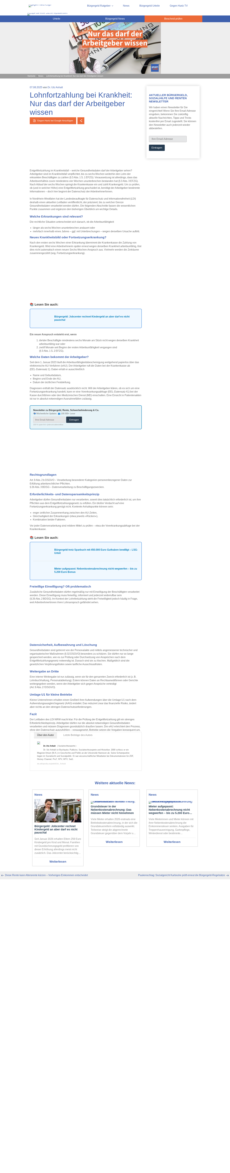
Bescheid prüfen (173, 18)
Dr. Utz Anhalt (55, 87)
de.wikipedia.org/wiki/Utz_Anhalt (51, 764)
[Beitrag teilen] (80, 120)
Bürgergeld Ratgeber (98, 5)
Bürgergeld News (115, 18)
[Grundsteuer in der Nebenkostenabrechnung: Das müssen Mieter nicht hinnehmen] (114, 801)
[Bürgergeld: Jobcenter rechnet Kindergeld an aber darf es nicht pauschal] (57, 811)
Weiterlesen (57, 861)
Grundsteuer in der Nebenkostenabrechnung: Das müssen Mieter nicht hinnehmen (112, 809)
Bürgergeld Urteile (149, 5)
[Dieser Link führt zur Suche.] (47, 13)
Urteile (56, 18)
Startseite (31, 76)
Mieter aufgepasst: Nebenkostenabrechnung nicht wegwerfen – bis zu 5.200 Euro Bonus (169, 810)
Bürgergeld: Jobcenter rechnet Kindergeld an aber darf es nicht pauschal (55, 829)
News (126, 5)
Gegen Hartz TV (179, 5)
